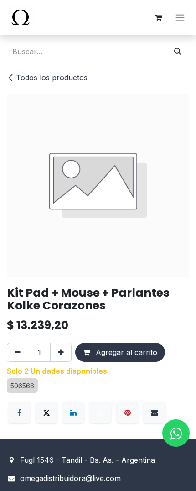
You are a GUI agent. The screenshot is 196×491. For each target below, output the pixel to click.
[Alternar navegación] (180, 17)
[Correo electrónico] (154, 412)
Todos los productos (52, 77)
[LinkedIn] (73, 412)
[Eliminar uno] (17, 352)
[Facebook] (19, 412)
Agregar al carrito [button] (125, 352)
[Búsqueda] (177, 51)
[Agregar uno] (61, 352)
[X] (46, 412)
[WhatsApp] (100, 412)
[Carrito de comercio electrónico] (158, 17)
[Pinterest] (128, 412)
